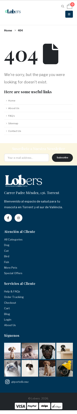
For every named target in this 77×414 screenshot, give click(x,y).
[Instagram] (18, 218)
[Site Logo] (13, 11)
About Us (13, 108)
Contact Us (14, 131)
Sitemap (13, 123)
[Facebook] (8, 218)
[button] (62, 6)
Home (11, 100)
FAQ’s (11, 115)
